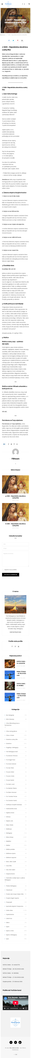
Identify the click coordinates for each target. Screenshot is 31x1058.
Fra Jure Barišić (10, 780)
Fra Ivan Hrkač (10, 768)
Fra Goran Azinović (11, 764)
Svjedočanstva (10, 914)
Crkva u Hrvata (10, 735)
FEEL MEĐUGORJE (14, 1048)
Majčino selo (9, 821)
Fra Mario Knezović (11, 792)
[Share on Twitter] (13, 40)
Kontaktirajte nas (15, 632)
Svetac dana (9, 910)
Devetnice (8, 743)
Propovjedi (9, 902)
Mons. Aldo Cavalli (11, 861)
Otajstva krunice (10, 874)
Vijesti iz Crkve (10, 930)
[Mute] (23, 1008)
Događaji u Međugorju (12, 747)
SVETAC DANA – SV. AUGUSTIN (11, 965)
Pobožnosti (9, 890)
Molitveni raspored (11, 857)
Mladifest (8, 841)
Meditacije (9, 829)
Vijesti (7, 926)
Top (16, 1054)
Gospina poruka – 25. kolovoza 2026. (12, 981)
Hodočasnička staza (11, 808)
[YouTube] (20, 1042)
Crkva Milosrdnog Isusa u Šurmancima (12, 724)
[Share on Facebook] (9, 40)
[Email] (22, 40)
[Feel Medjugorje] (8, 4)
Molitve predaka (10, 849)
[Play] (5, 1008)
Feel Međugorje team (12, 751)
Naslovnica (2, 35)
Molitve (8, 845)
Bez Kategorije (10, 715)
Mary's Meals (9, 825)
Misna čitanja (9, 837)
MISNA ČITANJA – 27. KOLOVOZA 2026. (21, 695)
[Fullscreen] (26, 1008)
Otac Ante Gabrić (10, 869)
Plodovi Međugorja (11, 886)
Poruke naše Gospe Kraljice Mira (15, 894)
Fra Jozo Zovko (10, 776)
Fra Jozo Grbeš (10, 772)
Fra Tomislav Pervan (11, 796)
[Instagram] (15, 1042)
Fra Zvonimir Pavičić (11, 800)
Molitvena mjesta (10, 853)
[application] (15, 1003)
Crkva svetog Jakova (11, 731)
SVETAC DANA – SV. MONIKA (11, 973)
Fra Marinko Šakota (11, 788)
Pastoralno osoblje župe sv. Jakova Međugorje (15, 879)
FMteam (11, 26)
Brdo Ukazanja (10, 719)
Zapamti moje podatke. (10, 569)
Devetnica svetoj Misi (15, 15)
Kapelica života (10, 812)
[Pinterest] (17, 40)
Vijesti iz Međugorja (11, 935)
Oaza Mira (9, 865)
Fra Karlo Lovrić (10, 784)
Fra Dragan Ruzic (10, 760)
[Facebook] (11, 1042)
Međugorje (9, 833)
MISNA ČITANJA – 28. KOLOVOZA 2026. (21, 673)
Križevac (8, 817)
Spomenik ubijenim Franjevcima (14, 906)
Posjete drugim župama (12, 898)
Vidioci (8, 922)
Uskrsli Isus (9, 918)
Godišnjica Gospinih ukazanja (14, 804)
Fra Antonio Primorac (12, 755)
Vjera (7, 939)
